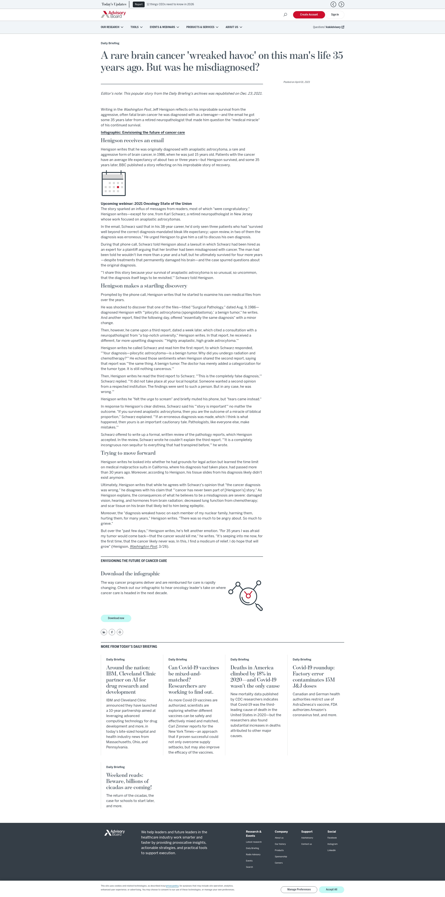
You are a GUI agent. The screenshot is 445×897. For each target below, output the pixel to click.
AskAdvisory (333, 27)
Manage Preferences (299, 889)
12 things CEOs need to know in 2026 (170, 4)
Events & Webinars (162, 27)
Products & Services (200, 27)
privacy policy (172, 886)
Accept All (331, 889)
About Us (232, 27)
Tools (135, 27)
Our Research (110, 27)
